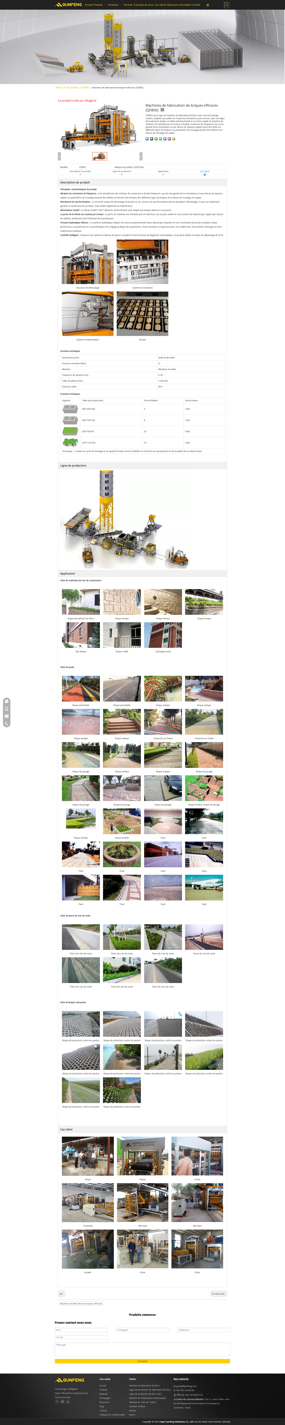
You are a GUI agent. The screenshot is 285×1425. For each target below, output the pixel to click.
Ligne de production (121, 171)
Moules (132, 1410)
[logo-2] (75, 1380)
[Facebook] (57, 1402)
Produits (103, 1389)
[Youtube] (68, 1402)
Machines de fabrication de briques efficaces (81, 1303)
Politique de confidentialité (112, 1414)
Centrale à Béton (137, 1406)
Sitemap (226, 1421)
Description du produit (80, 171)
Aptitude (103, 1393)
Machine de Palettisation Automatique (147, 1398)
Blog (101, 1406)
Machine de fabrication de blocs (144, 1385)
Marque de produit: (123, 167)
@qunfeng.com (189, 1386)
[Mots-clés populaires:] (227, 5)
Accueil (102, 1385)
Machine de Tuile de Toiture (142, 1402)
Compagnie (104, 1398)
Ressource (104, 1402)
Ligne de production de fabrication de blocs (150, 1389)
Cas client (204, 171)
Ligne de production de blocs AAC (145, 1393)
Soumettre (142, 1361)
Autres (132, 1414)
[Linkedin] (62, 1402)
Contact (103, 1410)
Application (163, 171)
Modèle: (64, 167)
